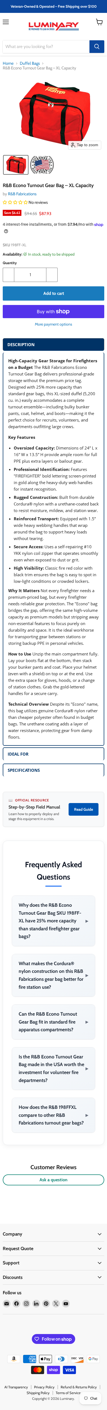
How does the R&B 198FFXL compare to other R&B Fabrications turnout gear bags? (53, 1115)
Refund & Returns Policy (79, 1387)
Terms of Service (68, 1393)
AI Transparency (16, 1387)
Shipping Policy (38, 1393)
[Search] (96, 46)
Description (21, 344)
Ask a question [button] (53, 1179)
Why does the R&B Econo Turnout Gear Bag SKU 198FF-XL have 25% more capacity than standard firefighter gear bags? (53, 920)
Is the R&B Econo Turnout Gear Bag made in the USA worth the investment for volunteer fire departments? (53, 1068)
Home (8, 63)
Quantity (10, 263)
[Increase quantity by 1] (52, 275)
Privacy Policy (44, 1387)
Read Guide (83, 809)
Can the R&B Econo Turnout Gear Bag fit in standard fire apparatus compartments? (53, 1021)
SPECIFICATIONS (24, 770)
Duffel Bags (30, 63)
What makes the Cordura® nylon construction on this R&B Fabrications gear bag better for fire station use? (53, 975)
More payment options (53, 324)
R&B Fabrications (22, 193)
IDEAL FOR (18, 754)
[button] (16, 165)
